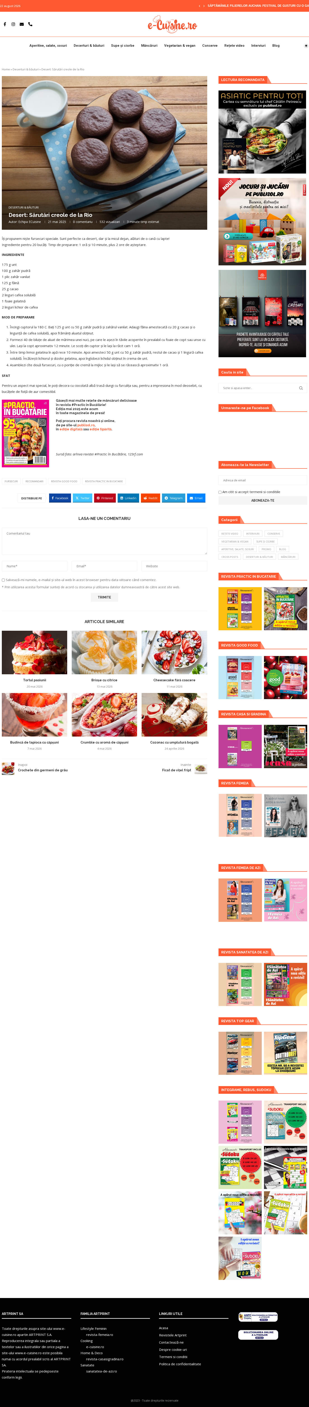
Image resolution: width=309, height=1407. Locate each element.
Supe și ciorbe (122, 46)
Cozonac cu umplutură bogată (174, 742)
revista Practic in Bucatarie (104, 481)
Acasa (163, 1328)
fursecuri (11, 481)
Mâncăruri (149, 46)
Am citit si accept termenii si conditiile (251, 491)
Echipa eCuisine (29, 222)
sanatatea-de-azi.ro (101, 1371)
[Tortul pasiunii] (34, 652)
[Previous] (199, 5)
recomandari (34, 481)
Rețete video (234, 46)
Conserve (210, 46)
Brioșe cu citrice (104, 680)
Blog (276, 46)
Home (6, 69)
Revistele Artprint (173, 1335)
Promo (266, 549)
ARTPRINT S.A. (40, 1334)
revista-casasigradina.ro (105, 1359)
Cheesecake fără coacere (174, 680)
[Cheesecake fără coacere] (174, 652)
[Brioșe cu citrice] (104, 652)
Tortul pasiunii (34, 680)
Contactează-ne (171, 1342)
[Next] (204, 5)
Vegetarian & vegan (179, 46)
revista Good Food (64, 481)
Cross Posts (229, 557)
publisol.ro (86, 425)
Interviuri (258, 46)
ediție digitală (71, 429)
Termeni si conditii (173, 1356)
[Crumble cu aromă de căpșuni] (104, 715)
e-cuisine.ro (95, 1346)
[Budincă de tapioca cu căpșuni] (34, 715)
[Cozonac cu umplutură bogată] (174, 715)
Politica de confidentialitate (180, 1364)
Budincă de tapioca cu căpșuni (34, 742)
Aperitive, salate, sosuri (48, 46)
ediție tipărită (101, 429)
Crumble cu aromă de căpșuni (104, 742)
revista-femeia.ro (99, 1334)
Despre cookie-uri (173, 1349)
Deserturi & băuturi (89, 46)
